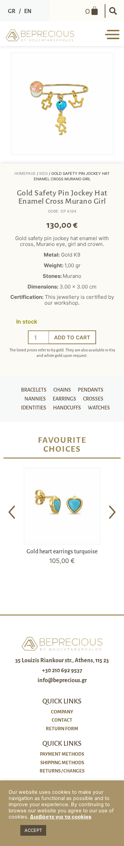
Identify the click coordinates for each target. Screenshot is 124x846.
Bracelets (33, 390)
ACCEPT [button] (33, 830)
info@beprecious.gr (62, 680)
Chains (62, 390)
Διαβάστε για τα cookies (60, 817)
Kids (43, 173)
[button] (113, 11)
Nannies (35, 399)
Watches (99, 407)
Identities (33, 407)
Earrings (64, 399)
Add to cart (72, 337)
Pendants (90, 390)
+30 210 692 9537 (62, 670)
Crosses (93, 399)
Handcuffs (67, 407)
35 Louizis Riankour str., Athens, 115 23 (62, 660)
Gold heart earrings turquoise (62, 552)
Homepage (25, 173)
